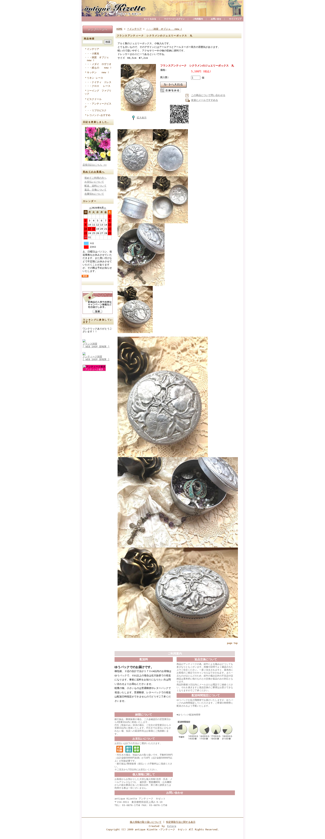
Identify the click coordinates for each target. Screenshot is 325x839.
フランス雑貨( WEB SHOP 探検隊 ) (96, 345)
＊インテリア (91, 49)
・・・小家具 (93, 53)
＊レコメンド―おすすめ (97, 115)
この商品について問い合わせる (208, 95)
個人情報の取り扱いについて (146, 822)
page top (232, 643)
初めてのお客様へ (94, 171)
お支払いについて (94, 181)
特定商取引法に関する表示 (180, 822)
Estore (171, 826)
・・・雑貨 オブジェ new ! (96, 59)
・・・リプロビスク (96, 110)
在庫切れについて (94, 193)
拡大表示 (142, 117)
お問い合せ (216, 19)
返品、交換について (95, 189)
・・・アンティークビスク (97, 105)
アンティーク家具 (94, 369)
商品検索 (89, 38)
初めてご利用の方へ (95, 177)
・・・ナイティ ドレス (99, 82)
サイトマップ (235, 19)
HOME (119, 28)
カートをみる (150, 19)
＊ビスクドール (93, 99)
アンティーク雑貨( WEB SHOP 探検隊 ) (96, 358)
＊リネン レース (93, 77)
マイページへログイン (174, 19)
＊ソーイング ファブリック (97, 92)
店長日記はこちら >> (95, 164)
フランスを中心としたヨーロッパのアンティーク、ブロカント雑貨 (205, 2)
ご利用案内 (198, 19)
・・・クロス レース (98, 86)
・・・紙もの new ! (98, 67)
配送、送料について (95, 185)
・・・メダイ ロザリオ (99, 64)
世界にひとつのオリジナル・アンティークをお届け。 (215, 4)
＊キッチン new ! (96, 72)
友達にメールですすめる (204, 100)
